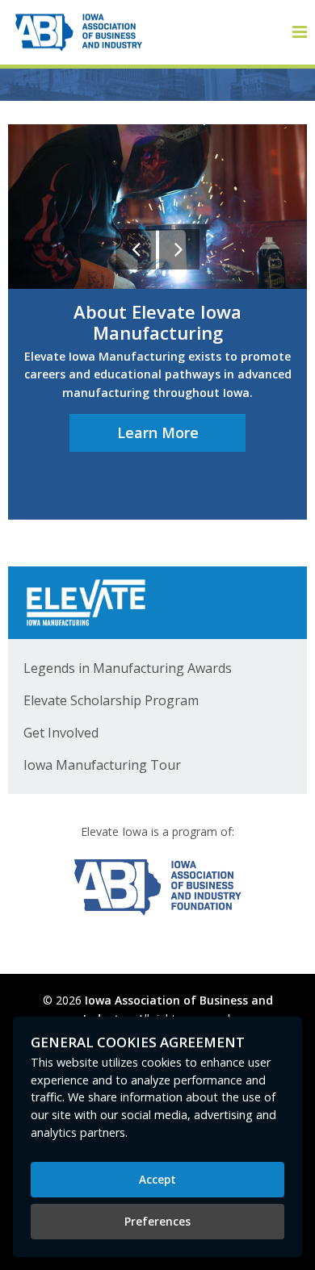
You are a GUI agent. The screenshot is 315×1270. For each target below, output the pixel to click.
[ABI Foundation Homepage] (157, 887)
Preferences (157, 1221)
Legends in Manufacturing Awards (127, 668)
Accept (157, 1179)
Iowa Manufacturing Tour (102, 765)
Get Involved (61, 733)
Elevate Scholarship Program (111, 700)
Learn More (158, 432)
